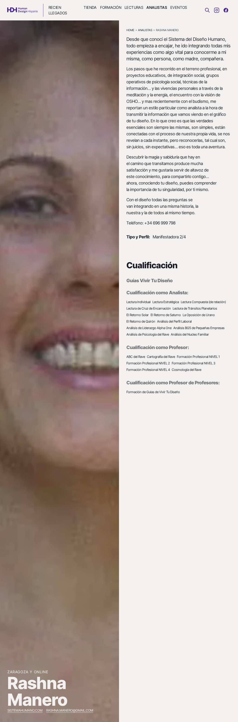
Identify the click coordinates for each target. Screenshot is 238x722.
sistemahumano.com (25, 710)
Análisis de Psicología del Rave (147, 334)
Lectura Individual (138, 302)
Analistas (156, 7)
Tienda (90, 7)
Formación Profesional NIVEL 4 (148, 370)
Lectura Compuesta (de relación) (203, 302)
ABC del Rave (135, 357)
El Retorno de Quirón (140, 321)
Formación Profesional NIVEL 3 (193, 363)
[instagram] (216, 10)
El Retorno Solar (137, 315)
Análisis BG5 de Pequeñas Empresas (199, 328)
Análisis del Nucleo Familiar (190, 334)
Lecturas (134, 7)
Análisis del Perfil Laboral (174, 321)
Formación (110, 7)
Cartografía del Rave (161, 357)
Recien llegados (58, 10)
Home (130, 30)
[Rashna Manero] (22, 10)
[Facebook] (226, 10)
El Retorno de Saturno (166, 315)
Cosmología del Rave (186, 370)
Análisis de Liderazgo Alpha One (149, 328)
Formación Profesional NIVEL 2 (148, 363)
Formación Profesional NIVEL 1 (198, 357)
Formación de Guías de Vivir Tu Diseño (153, 392)
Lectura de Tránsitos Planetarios (195, 308)
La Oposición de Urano (199, 315)
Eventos (178, 7)
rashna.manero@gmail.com (69, 710)
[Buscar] (207, 10)
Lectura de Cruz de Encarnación (148, 308)
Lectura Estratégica (165, 302)
